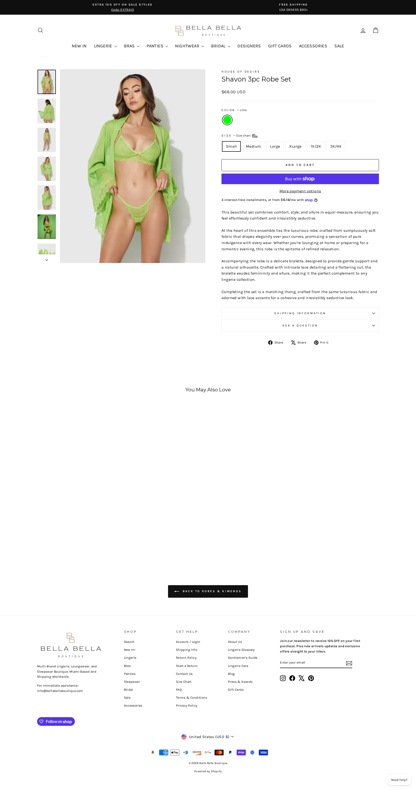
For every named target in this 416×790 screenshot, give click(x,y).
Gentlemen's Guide (243, 657)
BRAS (130, 46)
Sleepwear (132, 681)
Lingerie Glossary (241, 650)
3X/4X (336, 146)
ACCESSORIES (313, 46)
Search (129, 642)
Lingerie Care (238, 666)
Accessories (133, 705)
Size (236, 135)
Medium (253, 146)
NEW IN (79, 46)
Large (275, 146)
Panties (130, 674)
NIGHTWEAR (187, 46)
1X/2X (316, 146)
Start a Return (187, 666)
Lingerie (130, 657)
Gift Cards (236, 689)
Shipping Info (186, 650)
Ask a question (300, 325)
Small (231, 146)
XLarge (295, 146)
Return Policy (186, 657)
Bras (127, 666)
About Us (235, 642)
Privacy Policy (186, 705)
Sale (127, 697)
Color (234, 110)
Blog (231, 674)
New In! (130, 650)
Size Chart (184, 681)
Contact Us (184, 674)
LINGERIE (103, 46)
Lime (227, 120)
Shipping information (300, 313)
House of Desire (240, 71)
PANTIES (155, 46)
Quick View (77, 520)
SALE (339, 46)
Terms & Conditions (191, 697)
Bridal (128, 689)
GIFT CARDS (280, 46)
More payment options (300, 191)
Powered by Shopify (208, 771)
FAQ (179, 689)
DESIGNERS (249, 46)
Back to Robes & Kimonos (211, 591)
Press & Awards (240, 681)
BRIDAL (219, 46)
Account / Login (188, 642)
